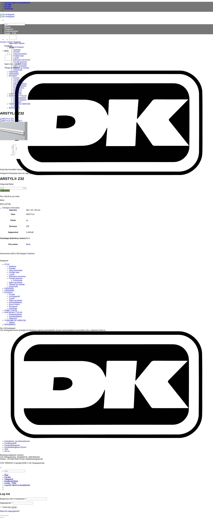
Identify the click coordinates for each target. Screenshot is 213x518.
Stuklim (16, 106)
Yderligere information (11, 208)
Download (8, 9)
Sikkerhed (17, 102)
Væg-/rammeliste (20, 54)
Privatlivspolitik (10, 443)
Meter (28, 244)
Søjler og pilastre (20, 66)
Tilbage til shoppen (16, 47)
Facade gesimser (20, 62)
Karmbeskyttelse (19, 86)
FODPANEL (14, 72)
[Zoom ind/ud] (1, 515)
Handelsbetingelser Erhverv (15, 447)
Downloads (22, 64)
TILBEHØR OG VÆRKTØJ (19, 104)
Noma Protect (18, 88)
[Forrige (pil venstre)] (1, 517)
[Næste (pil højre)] (3, 517)
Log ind (13, 507)
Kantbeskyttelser (19, 98)
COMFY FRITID (15, 94)
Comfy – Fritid (10, 483)
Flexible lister (18, 56)
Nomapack (17, 90)
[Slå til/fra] (1, 208)
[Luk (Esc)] (7, 515)
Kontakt (7, 7)
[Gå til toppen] (1, 467)
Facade (7, 27)
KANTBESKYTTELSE (18, 96)
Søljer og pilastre (20, 84)
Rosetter (16, 52)
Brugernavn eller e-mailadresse (13, 499)
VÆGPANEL (14, 74)
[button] (17, 3)
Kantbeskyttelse (11, 481)
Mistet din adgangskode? (10, 511)
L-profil (16, 58)
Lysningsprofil (18, 80)
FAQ (6, 449)
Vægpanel (8, 29)
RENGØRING (14, 108)
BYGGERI (13, 76)
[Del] (5, 515)
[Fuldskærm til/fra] (3, 515)
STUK (9, 42)
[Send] (5, 473)
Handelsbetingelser (12, 445)
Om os (7, 451)
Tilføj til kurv (5, 190)
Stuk (6, 25)
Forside (3, 42)
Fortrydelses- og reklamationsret (17, 441)
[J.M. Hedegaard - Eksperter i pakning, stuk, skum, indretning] (7, 15)
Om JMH (8, 5)
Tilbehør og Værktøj (21, 68)
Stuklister (17, 42)
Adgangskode (6, 503)
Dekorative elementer (21, 60)
